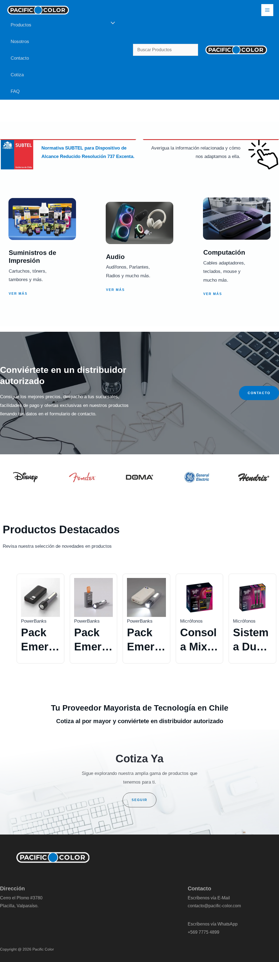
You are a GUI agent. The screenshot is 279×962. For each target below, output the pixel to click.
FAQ (15, 91)
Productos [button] (21, 25)
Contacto (20, 58)
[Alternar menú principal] (267, 10)
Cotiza (17, 74)
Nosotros (20, 41)
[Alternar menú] (111, 23)
